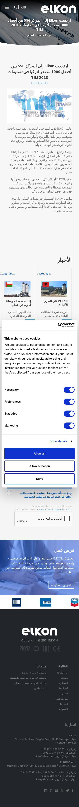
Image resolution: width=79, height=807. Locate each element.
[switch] (69, 402)
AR (24, 7)
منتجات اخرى (40, 688)
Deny (39, 478)
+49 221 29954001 (53, 772)
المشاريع (63, 683)
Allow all (39, 453)
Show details (58, 441)
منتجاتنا (64, 677)
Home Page (44, 35)
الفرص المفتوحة (61, 585)
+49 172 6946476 (31, 772)
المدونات (63, 709)
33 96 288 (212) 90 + (52, 749)
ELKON (53, 640)
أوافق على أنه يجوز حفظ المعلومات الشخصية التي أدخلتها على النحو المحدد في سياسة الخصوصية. (46, 495)
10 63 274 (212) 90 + (51, 752)
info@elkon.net (44, 756)
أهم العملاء (63, 688)
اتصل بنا (64, 704)
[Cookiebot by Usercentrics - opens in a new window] (58, 325)
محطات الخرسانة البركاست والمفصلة (28, 677)
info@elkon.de (44, 779)
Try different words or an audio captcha (54, 509)
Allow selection (39, 466)
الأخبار (31, 35)
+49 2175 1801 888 (52, 775)
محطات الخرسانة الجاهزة (34, 672)
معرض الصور (61, 698)
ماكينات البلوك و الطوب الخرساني (30, 683)
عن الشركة (62, 672)
